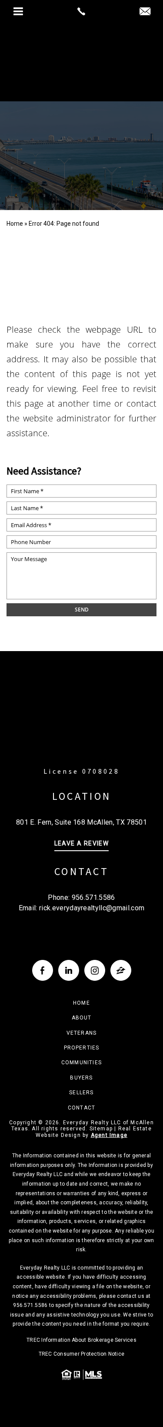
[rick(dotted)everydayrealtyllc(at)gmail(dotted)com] (145, 12)
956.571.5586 (93, 897)
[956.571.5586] (81, 11)
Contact (81, 1108)
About (82, 1018)
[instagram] (94, 970)
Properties (82, 1048)
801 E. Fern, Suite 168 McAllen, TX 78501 (81, 822)
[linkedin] (68, 970)
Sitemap (101, 1129)
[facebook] (42, 970)
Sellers (81, 1092)
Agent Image (109, 1135)
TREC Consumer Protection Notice (81, 1354)
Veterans (82, 1033)
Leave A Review (81, 843)
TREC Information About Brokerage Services (81, 1340)
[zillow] (120, 970)
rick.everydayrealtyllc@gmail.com (91, 908)
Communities (81, 1062)
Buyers (81, 1078)
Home (81, 1003)
